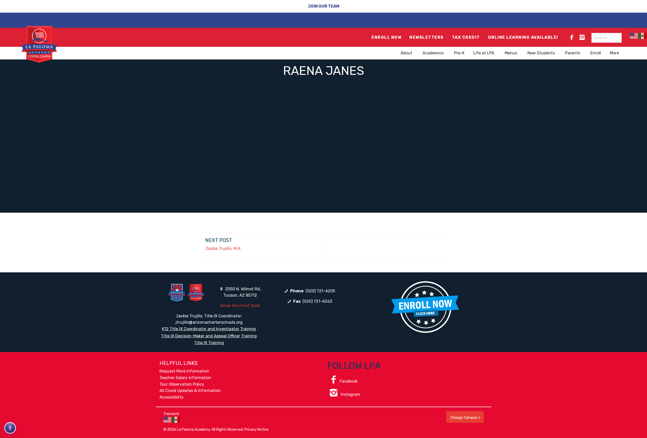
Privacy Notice (256, 429)
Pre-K (459, 53)
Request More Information (184, 371)
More (614, 53)
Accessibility (171, 397)
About (406, 53)
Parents (572, 53)
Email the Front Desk (240, 305)
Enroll (595, 53)
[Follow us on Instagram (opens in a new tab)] (582, 37)
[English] (634, 35)
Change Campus (463, 417)
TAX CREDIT (466, 37)
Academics (433, 53)
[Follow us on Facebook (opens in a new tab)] (571, 37)
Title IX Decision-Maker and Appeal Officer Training (209, 336)
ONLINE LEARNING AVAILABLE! (523, 37)
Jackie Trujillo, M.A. (223, 248)
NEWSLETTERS (426, 37)
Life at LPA (483, 53)
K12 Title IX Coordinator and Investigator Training (209, 328)
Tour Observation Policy (181, 384)
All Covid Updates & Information (190, 390)
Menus (511, 53)
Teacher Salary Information (185, 377)
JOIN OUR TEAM (323, 6)
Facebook (349, 381)
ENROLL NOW (386, 37)
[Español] (642, 35)
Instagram (350, 394)
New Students (541, 53)
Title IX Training (209, 342)
